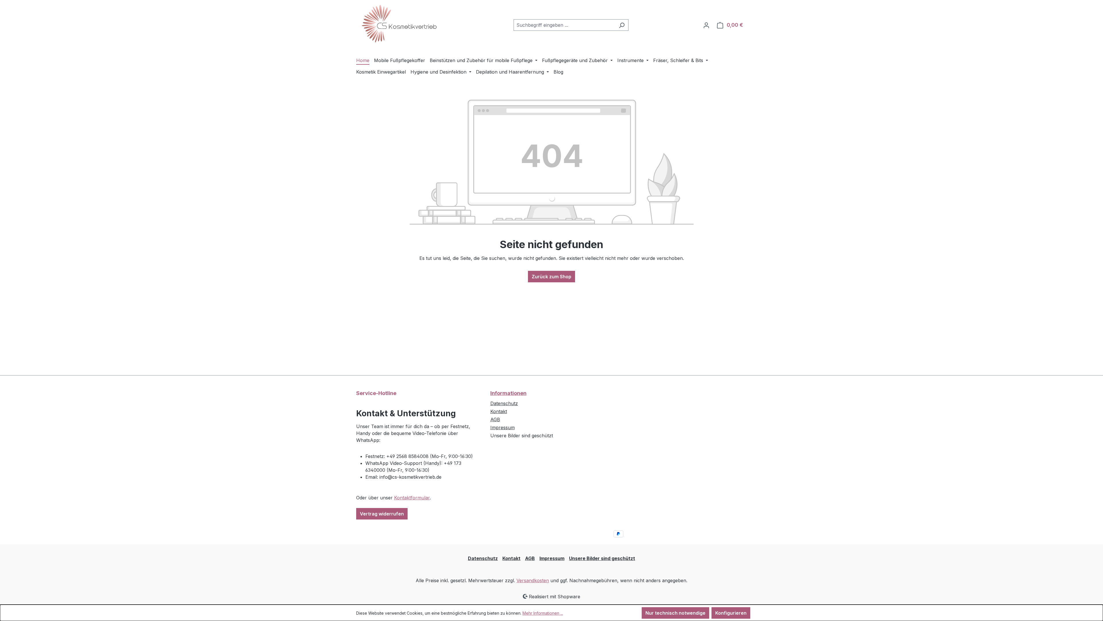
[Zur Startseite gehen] (399, 23)
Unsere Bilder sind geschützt (602, 558)
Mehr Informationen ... (542, 613)
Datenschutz (504, 403)
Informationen (508, 393)
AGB (495, 419)
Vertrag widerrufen (382, 514)
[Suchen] (621, 25)
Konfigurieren (731, 613)
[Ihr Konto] (706, 25)
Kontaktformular (412, 498)
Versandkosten (532, 580)
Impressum (502, 427)
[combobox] (564, 25)
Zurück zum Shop (551, 276)
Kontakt (498, 411)
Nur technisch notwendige (675, 613)
